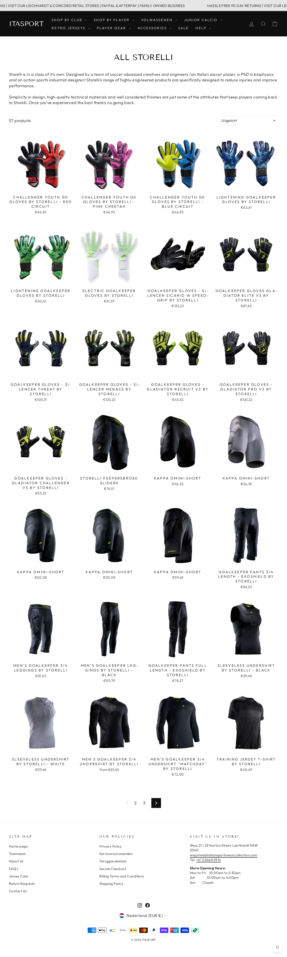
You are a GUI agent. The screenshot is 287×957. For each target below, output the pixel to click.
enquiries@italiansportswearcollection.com (223, 855)
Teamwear (17, 854)
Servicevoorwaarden (116, 854)
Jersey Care (18, 876)
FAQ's (13, 869)
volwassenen (157, 20)
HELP (202, 28)
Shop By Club (68, 20)
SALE (183, 28)
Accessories (153, 28)
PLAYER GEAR (112, 28)
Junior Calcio (201, 20)
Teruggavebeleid (112, 861)
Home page (18, 846)
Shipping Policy (111, 883)
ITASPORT (26, 24)
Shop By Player (112, 20)
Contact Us (18, 891)
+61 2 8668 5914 (208, 860)
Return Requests (22, 883)
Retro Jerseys (69, 28)
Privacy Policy (110, 846)
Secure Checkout (112, 869)
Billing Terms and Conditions (121, 876)
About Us (16, 861)
